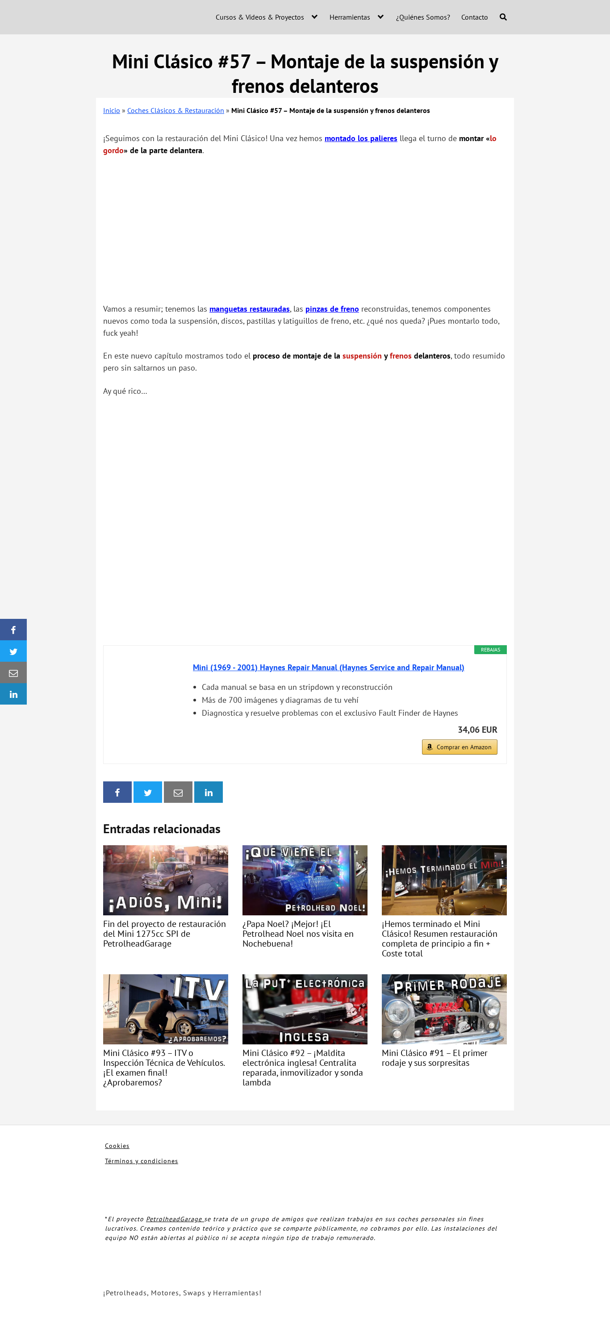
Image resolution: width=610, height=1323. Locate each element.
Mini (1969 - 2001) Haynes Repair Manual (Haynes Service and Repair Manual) (328, 667)
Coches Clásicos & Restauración (175, 110)
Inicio (111, 110)
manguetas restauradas (249, 309)
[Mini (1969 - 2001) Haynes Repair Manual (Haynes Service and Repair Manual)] (148, 694)
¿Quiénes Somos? (423, 17)
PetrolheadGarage (175, 1219)
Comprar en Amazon (464, 747)
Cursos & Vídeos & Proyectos (260, 17)
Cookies (117, 1146)
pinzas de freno (332, 309)
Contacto (474, 17)
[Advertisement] (305, 229)
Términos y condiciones (141, 1161)
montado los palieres (361, 138)
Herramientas (350, 17)
